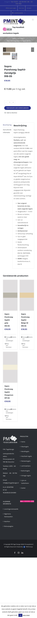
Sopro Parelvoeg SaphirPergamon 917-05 (9, 392)
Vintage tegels (26, 475)
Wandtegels (25, 451)
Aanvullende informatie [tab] (7, 131)
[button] (10, 112)
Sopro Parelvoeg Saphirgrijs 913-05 (9, 320)
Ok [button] (20, 615)
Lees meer (26, 615)
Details (14, 337)
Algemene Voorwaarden (8, 515)
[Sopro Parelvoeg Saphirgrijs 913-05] (10, 295)
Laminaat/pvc (26, 466)
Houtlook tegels (26, 456)
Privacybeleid (29, 544)
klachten (7, 521)
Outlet (23, 488)
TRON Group (29, 546)
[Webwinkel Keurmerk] (7, 27)
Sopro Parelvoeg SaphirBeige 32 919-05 (25, 320)
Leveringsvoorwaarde (10, 509)
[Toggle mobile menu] (33, 20)
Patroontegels (25, 461)
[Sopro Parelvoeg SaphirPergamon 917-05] (10, 367)
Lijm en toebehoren (25, 482)
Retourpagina (8, 526)
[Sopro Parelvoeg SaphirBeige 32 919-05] (27, 295)
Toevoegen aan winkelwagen (18, 108)
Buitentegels (25, 471)
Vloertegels (25, 446)
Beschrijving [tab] (7, 125)
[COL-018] (18, 49)
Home (23, 442)
